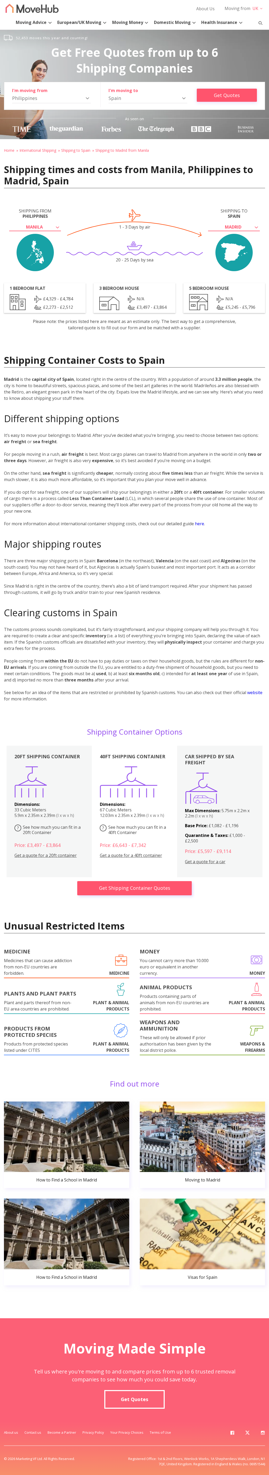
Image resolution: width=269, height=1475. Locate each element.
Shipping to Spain (75, 150)
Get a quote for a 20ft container (45, 855)
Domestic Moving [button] (172, 22)
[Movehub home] (32, 8)
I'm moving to (123, 90)
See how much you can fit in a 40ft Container (134, 830)
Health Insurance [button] (219, 22)
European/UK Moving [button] (79, 22)
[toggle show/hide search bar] (258, 22)
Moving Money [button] (127, 22)
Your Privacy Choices (126, 1432)
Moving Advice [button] (31, 22)
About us (11, 1432)
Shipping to (234, 214)
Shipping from (35, 214)
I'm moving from (30, 90)
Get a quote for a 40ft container (131, 855)
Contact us (32, 1432)
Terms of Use (160, 1432)
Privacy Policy (93, 1432)
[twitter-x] (247, 1433)
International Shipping (37, 150)
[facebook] (232, 1433)
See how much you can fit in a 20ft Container (49, 830)
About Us (205, 9)
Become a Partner (62, 1432)
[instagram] (262, 1433)
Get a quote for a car (205, 862)
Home (9, 150)
